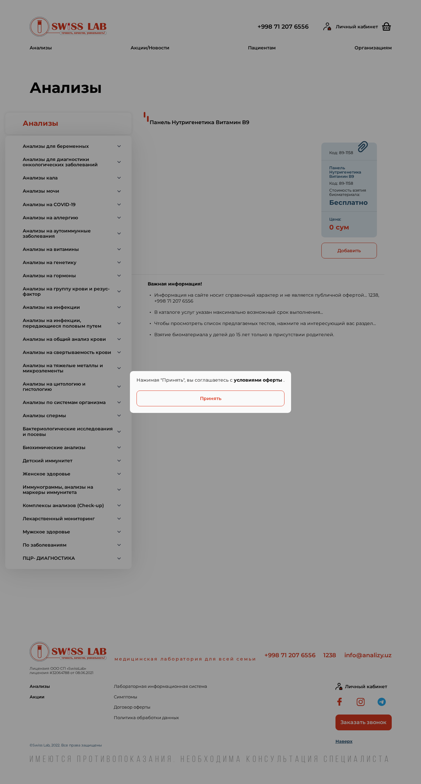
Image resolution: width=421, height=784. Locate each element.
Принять (210, 398)
